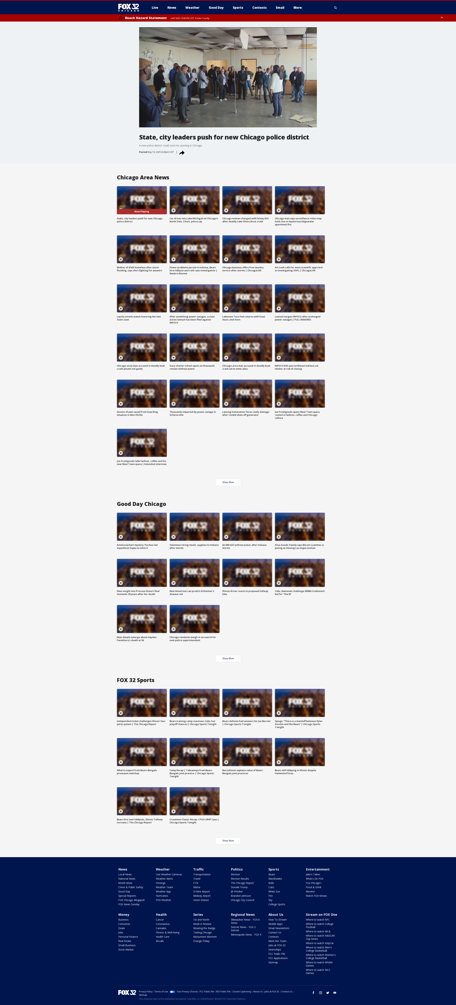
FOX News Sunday (128, 904)
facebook (313, 993)
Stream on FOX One (321, 914)
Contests (273, 936)
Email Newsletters (278, 928)
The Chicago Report (242, 883)
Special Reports (127, 895)
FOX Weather (163, 900)
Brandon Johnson (241, 895)
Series (198, 914)
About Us (275, 914)
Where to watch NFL (318, 919)
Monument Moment (205, 936)
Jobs (120, 932)
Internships (274, 949)
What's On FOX (314, 878)
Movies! (310, 891)
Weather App (163, 891)
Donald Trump (239, 887)
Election (235, 874)
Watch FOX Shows (316, 895)
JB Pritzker (237, 891)
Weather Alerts (164, 878)
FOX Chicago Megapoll (131, 900)
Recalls (160, 941)
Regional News (243, 914)
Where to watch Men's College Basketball (319, 949)
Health (161, 914)
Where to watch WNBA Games (319, 964)
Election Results (240, 878)
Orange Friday (201, 941)
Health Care (162, 936)
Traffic (198, 869)
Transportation (202, 874)
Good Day (124, 891)
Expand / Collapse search (335, 7)
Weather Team (164, 887)
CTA (195, 883)
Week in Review (202, 924)
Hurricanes (162, 895)
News (122, 869)
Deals (121, 928)
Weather (163, 869)
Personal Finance (128, 936)
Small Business (127, 945)
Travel (196, 878)
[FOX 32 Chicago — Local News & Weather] (130, 7)
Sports (273, 869)
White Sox (274, 891)
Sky (270, 900)
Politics (237, 869)
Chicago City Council (242, 900)
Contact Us (274, 932)
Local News (125, 874)
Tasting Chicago (202, 932)
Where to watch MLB (318, 931)
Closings (160, 883)
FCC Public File (276, 953)
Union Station (201, 900)
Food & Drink (313, 887)
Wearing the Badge (204, 928)
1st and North (201, 919)
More (298, 8)
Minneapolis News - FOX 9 (246, 934)
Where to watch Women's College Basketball (321, 956)
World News (125, 883)
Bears (271, 874)
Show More (228, 482)
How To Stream (277, 919)
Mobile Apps (275, 924)
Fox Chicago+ (314, 883)
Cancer (160, 919)
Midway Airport (202, 895)
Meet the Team (277, 941)
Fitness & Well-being (167, 932)
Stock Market (126, 949)
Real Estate (124, 941)
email (335, 993)
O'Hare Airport (201, 891)
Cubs (271, 887)
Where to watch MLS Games (318, 971)
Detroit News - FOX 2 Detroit (243, 928)
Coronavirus (163, 924)
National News (126, 878)
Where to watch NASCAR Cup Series (320, 937)
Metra (196, 887)
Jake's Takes (313, 874)
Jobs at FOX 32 (277, 945)
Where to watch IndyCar (320, 943)
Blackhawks (275, 878)
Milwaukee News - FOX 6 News (245, 921)
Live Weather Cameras (169, 874)
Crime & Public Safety (130, 887)
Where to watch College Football (319, 925)
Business (123, 919)
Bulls (271, 883)
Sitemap (273, 962)
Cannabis (161, 928)
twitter (328, 993)
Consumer (124, 924)
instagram (320, 993)
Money (123, 914)
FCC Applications (278, 958)
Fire (270, 895)
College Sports (276, 904)
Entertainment (318, 869)
